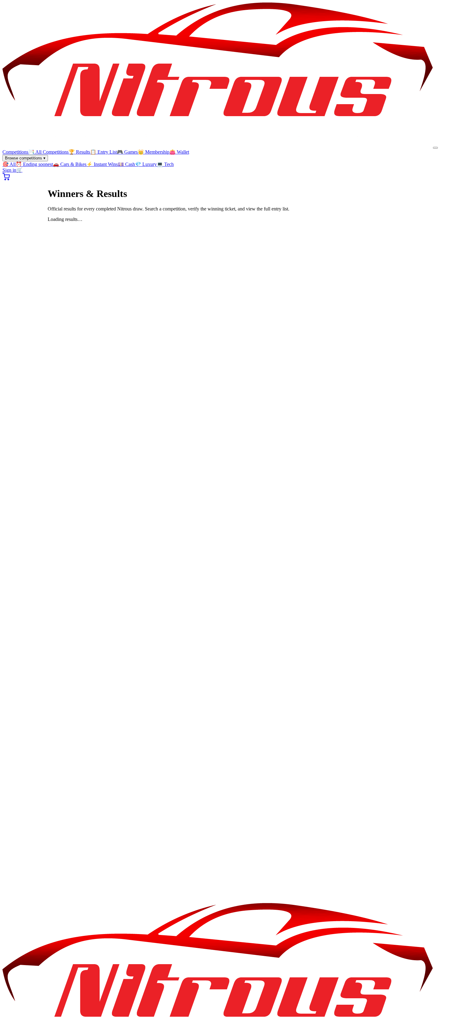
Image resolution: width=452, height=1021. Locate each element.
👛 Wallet (179, 152)
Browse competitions (25, 158)
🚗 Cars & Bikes (69, 164)
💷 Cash (126, 164)
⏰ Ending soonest (34, 164)
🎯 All (9, 164)
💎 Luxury (146, 164)
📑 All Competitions (48, 152)
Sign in (9, 170)
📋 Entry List (103, 152)
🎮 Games (127, 152)
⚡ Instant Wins (102, 164)
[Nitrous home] (217, 146)
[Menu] (435, 148)
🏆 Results (79, 152)
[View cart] (6, 178)
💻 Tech (165, 164)
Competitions (15, 152)
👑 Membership (153, 152)
